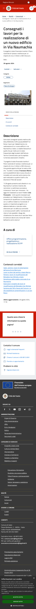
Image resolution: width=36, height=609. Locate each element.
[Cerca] (32, 8)
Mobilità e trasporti (10, 461)
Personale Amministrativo (12, 433)
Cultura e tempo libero (11, 449)
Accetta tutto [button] (18, 597)
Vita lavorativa (9, 452)
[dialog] (18, 592)
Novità (11, 16)
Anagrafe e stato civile (11, 446)
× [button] (34, 578)
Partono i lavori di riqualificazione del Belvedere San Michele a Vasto (15, 275)
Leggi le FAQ (8, 558)
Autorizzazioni (12, 485)
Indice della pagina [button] (12, 112)
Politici (6, 430)
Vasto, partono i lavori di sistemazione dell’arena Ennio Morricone (15, 269)
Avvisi (6, 503)
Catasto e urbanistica (11, 458)
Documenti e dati (10, 436)
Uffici (6, 424)
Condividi (7, 69)
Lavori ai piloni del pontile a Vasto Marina (16, 272)
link (8, 593)
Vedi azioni (17, 69)
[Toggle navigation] (4, 8)
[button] (18, 606)
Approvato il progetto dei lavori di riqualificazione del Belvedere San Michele (17, 285)
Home (4, 16)
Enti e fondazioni (9, 427)
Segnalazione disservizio (12, 555)
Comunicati (19, 16)
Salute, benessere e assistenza (18, 482)
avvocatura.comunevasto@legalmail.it (14, 543)
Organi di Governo (10, 418)
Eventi (6, 514)
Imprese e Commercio (11, 455)
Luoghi (6, 511)
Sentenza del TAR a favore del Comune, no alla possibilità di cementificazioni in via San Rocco (17, 290)
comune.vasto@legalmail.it (13, 538)
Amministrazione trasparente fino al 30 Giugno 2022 (17, 571)
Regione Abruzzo (8, 2)
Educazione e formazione (16, 470)
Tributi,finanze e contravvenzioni (18, 476)
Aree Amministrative (11, 421)
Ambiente (11, 479)
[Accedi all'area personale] (28, 2)
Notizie (6, 497)
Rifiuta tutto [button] (18, 601)
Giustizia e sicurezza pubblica (17, 473)
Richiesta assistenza (11, 561)
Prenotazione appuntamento (13, 552)
